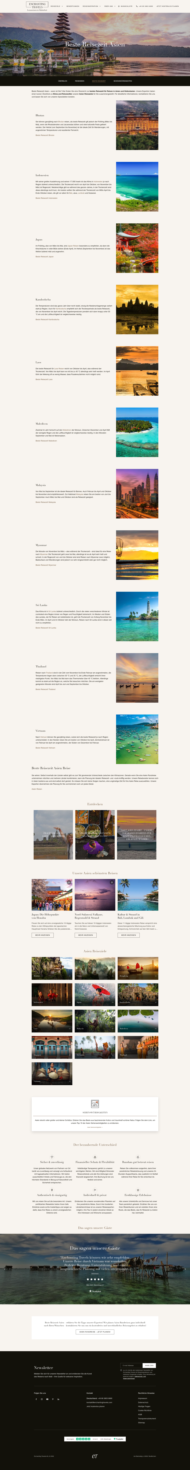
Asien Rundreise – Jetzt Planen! (95, 1332)
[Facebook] (36, 1399)
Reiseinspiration (90, 6)
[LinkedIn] (58, 1399)
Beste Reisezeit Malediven (46, 441)
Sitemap (141, 1422)
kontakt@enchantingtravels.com (99, 1402)
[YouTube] (47, 1399)
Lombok (81, 193)
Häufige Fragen (144, 1406)
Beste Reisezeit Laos (44, 379)
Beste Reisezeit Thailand (45, 689)
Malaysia (79, 494)
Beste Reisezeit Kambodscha (47, 319)
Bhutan (61, 122)
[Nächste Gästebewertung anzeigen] (185, 1269)
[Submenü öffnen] (62, 6)
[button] (69, 882)
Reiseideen (79, 81)
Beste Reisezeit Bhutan (45, 135)
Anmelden (149, 1365)
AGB (140, 1414)
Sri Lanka (52, 611)
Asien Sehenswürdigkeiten (94, 1127)
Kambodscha (61, 309)
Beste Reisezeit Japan (45, 256)
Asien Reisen (37, 789)
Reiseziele (55, 6)
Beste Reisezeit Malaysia (46, 502)
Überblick (62, 81)
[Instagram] (42, 1399)
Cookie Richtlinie (145, 1410)
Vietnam (43, 737)
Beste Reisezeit (99, 81)
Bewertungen (73, 6)
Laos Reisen (59, 368)
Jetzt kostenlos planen (168, 6)
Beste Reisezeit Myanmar (46, 565)
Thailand (49, 673)
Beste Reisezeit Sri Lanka (46, 628)
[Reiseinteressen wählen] (53, 1399)
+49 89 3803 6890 (105, 1398)
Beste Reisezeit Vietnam (45, 748)
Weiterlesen (95, 1273)
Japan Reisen (73, 246)
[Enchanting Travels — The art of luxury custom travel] (37, 6)
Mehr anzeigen (42, 935)
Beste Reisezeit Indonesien (46, 198)
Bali (70, 193)
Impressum (142, 1398)
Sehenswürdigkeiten (123, 81)
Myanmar (43, 554)
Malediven (67, 430)
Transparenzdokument (147, 1418)
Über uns (108, 6)
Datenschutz (143, 1402)
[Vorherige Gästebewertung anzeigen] (4, 1269)
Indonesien (98, 181)
